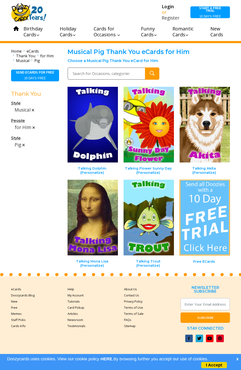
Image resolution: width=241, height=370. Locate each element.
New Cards (216, 31)
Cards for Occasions (105, 31)
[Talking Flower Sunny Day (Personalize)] (149, 124)
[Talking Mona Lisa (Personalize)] (93, 217)
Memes (16, 314)
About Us (130, 289)
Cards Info (18, 326)
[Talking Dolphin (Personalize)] (93, 124)
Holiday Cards (68, 31)
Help (71, 289)
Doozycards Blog (23, 295)
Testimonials (76, 326)
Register (170, 18)
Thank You (25, 56)
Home (16, 51)
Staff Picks (18, 320)
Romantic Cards (183, 31)
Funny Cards (148, 31)
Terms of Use (133, 307)
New (14, 301)
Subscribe (205, 318)
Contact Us (131, 295)
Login (168, 6)
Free (14, 307)
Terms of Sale (134, 314)
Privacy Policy (133, 301)
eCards (33, 51)
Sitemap (130, 326)
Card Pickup (76, 307)
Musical (22, 60)
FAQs (127, 320)
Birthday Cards (33, 31)
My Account (76, 295)
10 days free (210, 12)
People (18, 120)
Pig (37, 60)
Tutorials (74, 301)
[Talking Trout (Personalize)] (149, 217)
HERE (106, 359)
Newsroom (75, 320)
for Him (47, 56)
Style (16, 103)
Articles (73, 314)
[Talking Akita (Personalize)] (205, 124)
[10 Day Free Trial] (205, 217)
